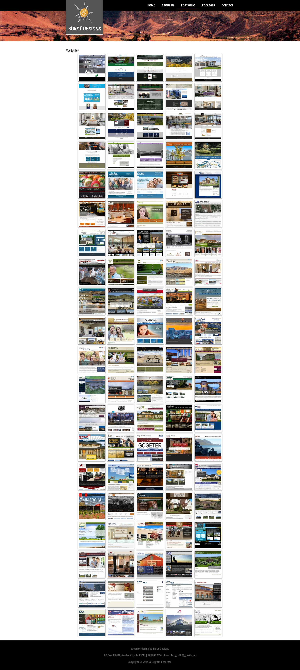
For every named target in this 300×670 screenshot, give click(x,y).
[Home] (84, 19)
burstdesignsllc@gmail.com (180, 655)
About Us (168, 5)
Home (151, 5)
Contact (227, 5)
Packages (208, 5)
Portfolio (188, 5)
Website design (140, 649)
